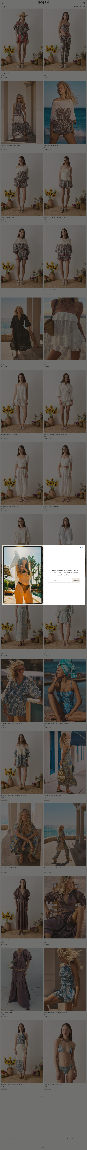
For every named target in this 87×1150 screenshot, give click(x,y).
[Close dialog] (82, 547)
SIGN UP (76, 580)
